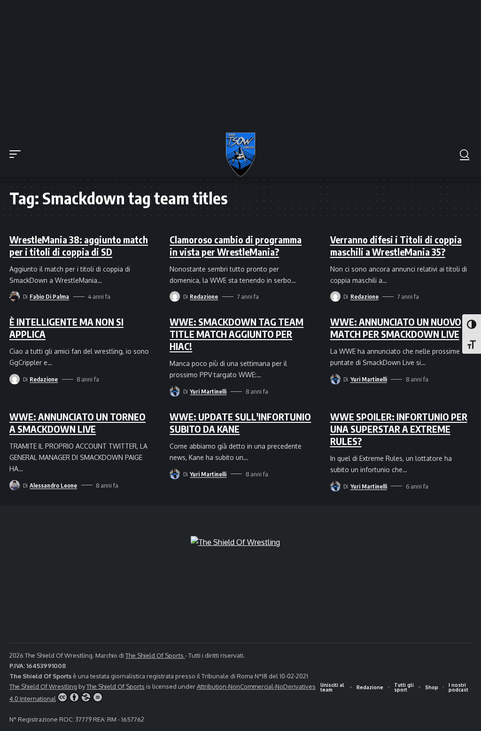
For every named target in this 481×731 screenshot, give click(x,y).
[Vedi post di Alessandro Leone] (14, 485)
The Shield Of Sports (155, 655)
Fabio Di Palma (49, 296)
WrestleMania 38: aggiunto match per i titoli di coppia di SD (78, 245)
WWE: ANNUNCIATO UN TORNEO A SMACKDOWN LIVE (77, 423)
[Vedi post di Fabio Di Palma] (14, 296)
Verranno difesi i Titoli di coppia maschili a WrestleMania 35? (396, 245)
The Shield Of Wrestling (43, 686)
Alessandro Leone (53, 485)
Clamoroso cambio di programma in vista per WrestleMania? (236, 245)
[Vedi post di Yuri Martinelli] (175, 391)
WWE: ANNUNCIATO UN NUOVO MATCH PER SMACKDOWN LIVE (395, 328)
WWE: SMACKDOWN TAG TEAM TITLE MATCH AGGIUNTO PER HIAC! (236, 334)
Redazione (204, 296)
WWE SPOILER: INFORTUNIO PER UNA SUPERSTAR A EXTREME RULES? (398, 429)
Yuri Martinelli (208, 391)
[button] (17, 154)
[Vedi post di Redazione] (175, 296)
